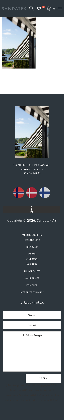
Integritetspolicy (32, 292)
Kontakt (32, 285)
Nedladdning (32, 240)
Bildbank (32, 247)
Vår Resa (32, 264)
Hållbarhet (32, 278)
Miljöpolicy (32, 271)
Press (32, 254)
